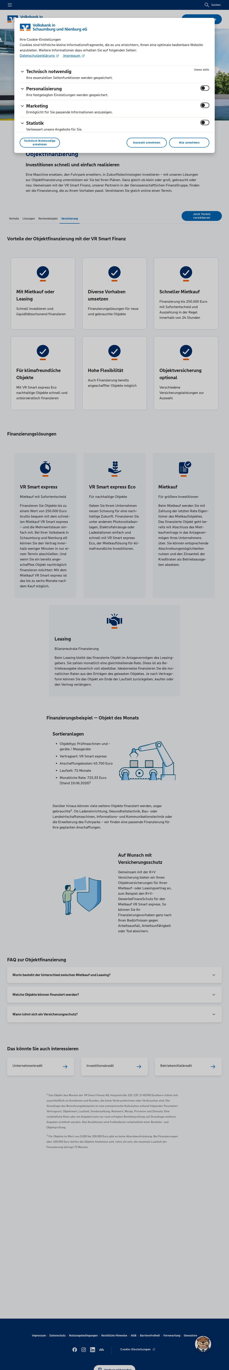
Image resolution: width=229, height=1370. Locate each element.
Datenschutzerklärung (37, 55)
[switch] (204, 88)
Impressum (71, 55)
